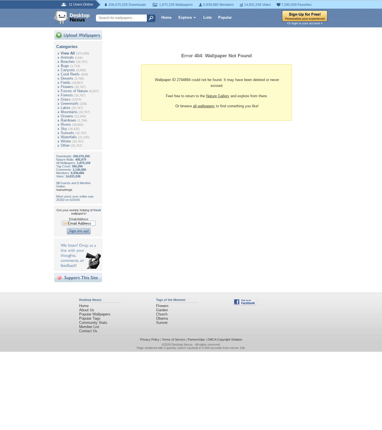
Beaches (68, 62)
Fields (65, 82)
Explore (185, 17)
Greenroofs (70, 103)
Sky (64, 129)
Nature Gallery (217, 96)
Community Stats (93, 322)
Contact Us (88, 331)
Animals (67, 57)
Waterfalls (69, 137)
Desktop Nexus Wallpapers (72, 17)
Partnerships (196, 339)
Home (166, 17)
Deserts (67, 78)
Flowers (67, 87)
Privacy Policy (149, 339)
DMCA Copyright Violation (224, 339)
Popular (225, 17)
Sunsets (67, 133)
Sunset (162, 322)
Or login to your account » (304, 23)
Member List (89, 327)
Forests (67, 95)
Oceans (67, 116)
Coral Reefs (70, 74)
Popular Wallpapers (94, 314)
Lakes (65, 108)
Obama (162, 318)
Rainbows (68, 120)
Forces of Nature (74, 91)
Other (65, 145)
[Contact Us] (80, 267)
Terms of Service (173, 339)
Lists (207, 17)
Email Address (78, 219)
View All (68, 53)
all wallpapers (204, 106)
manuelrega (64, 189)
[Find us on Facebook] (244, 304)
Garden (162, 310)
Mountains (69, 112)
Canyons (68, 70)
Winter (66, 141)
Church (162, 314)
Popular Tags (89, 318)
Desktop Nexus (182, 344)
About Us (86, 310)
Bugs (65, 66)
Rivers (66, 124)
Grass (65, 99)
